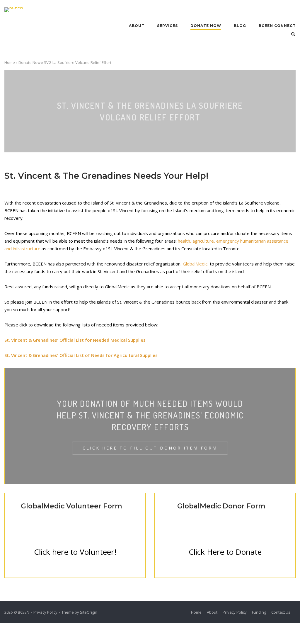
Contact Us (280, 612)
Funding (259, 612)
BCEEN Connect (277, 25)
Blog (240, 25)
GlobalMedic (195, 264)
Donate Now (205, 25)
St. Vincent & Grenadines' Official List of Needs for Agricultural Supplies (81, 355)
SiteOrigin (88, 612)
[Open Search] (293, 34)
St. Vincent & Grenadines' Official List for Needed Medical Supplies (75, 340)
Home (9, 62)
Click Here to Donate (225, 552)
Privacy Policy (45, 612)
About (136, 25)
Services (167, 25)
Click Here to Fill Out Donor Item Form (150, 448)
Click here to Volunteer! (75, 552)
